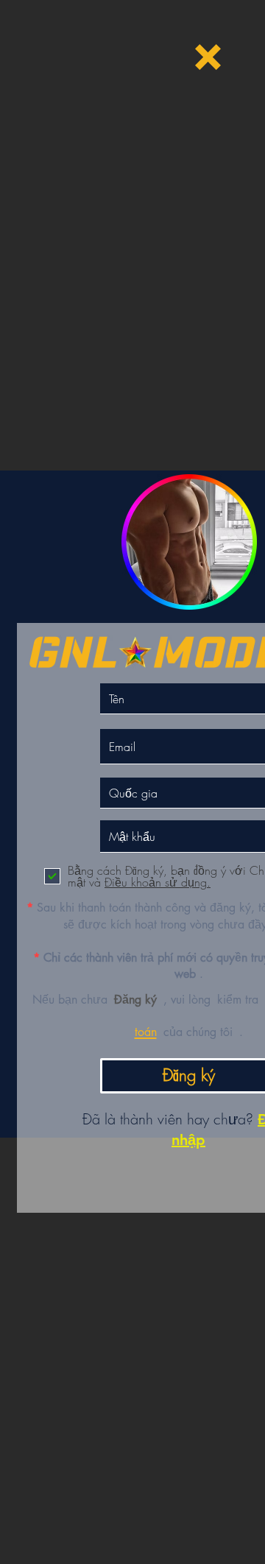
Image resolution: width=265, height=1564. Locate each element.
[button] (208, 57)
